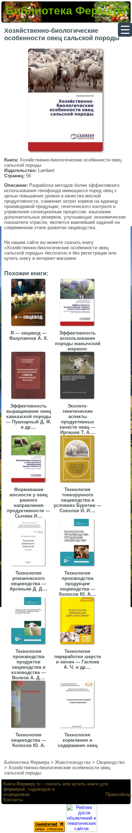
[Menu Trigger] (125, 30)
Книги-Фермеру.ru (21, 783)
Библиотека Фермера (66, 10)
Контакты (13, 799)
